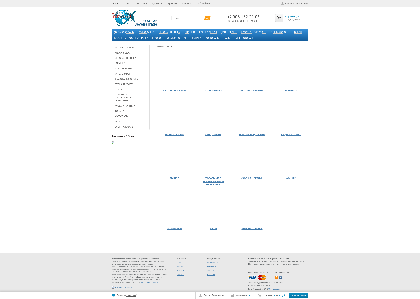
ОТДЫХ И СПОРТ (279, 32)
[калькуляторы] (174, 113)
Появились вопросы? (127, 295)
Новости (180, 270)
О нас (128, 3)
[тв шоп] (174, 157)
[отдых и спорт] (290, 113)
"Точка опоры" (274, 289)
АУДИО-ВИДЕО (146, 32)
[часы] (213, 207)
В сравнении (241, 295)
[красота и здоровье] (252, 113)
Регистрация (218, 295)
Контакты (187, 3)
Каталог (116, 3)
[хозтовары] (174, 207)
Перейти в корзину (298, 295)
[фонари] (290, 157)
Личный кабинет (214, 262)
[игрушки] (290, 70)
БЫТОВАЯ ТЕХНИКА (169, 32)
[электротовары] (252, 207)
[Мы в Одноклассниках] (276, 277)
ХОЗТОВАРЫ (212, 38)
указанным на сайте (149, 282)
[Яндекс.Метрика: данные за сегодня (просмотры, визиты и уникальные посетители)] (122, 287)
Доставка (157, 3)
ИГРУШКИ (190, 32)
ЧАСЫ (227, 38)
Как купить (141, 3)
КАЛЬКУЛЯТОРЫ (208, 32)
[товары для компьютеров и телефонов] (213, 157)
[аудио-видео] (213, 70)
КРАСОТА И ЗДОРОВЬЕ (253, 32)
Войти (207, 295)
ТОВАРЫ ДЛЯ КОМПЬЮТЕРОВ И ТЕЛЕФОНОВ (138, 38)
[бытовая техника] (252, 70)
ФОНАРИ (196, 38)
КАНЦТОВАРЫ (229, 32)
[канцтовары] (213, 113)
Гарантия (172, 3)
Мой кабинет (204, 3)
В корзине (267, 295)
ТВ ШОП (297, 32)
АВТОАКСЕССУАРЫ (124, 32)
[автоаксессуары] (174, 70)
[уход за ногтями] (252, 157)
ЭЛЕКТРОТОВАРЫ (244, 38)
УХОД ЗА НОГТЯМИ (177, 38)
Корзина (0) (292, 16)
